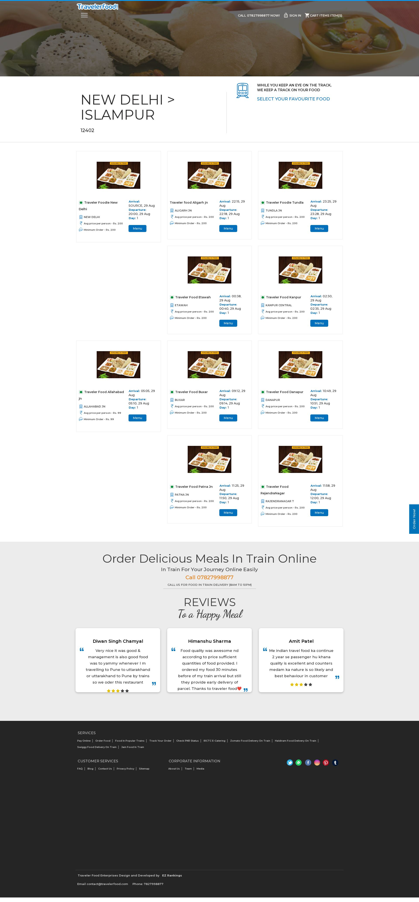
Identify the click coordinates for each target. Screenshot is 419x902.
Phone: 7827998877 (147, 884)
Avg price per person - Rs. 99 (102, 412)
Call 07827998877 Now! (259, 15)
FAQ (80, 768)
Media (200, 768)
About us (174, 768)
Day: (132, 218)
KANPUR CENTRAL (279, 305)
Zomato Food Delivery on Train (250, 740)
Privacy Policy (125, 768)
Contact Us (105, 768)
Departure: (137, 209)
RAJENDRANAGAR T (280, 501)
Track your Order (160, 740)
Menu (137, 228)
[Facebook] (308, 763)
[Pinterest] (326, 763)
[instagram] (317, 763)
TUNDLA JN (274, 210)
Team (188, 768)
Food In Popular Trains (129, 740)
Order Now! (414, 519)
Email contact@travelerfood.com (102, 884)
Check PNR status (187, 740)
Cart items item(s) (323, 15)
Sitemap (144, 768)
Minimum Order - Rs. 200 (100, 229)
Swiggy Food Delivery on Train (97, 747)
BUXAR (180, 400)
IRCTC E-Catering (214, 740)
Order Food (102, 740)
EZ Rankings (172, 875)
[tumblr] (335, 763)
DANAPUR (273, 400)
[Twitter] (290, 763)
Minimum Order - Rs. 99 (99, 419)
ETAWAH (181, 305)
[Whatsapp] (299, 763)
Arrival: (134, 201)
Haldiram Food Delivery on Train (295, 740)
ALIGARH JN (183, 210)
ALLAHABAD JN (94, 406)
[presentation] (204, 703)
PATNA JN (182, 494)
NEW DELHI (92, 217)
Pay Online (84, 740)
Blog (90, 768)
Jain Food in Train (132, 747)
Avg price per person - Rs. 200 (103, 223)
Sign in (292, 15)
